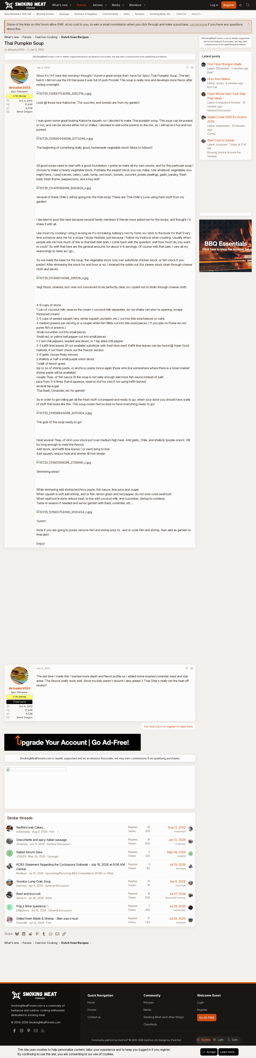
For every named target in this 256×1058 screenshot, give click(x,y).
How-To (196, 14)
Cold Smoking (110, 14)
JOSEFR (21, 856)
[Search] (248, 5)
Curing (211, 133)
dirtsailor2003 (16, 49)
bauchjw (21, 885)
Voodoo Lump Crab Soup (33, 881)
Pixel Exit (176, 1040)
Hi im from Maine (218, 79)
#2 (191, 668)
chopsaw (22, 844)
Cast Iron (181, 14)
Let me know (198, 24)
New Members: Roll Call (18, 14)
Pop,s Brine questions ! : (32, 906)
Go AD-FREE (206, 1017)
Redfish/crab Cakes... (30, 827)
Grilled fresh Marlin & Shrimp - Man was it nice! (47, 918)
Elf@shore (22, 910)
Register (202, 1009)
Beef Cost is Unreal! (220, 140)
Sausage (64, 14)
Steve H (21, 898)
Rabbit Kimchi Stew (29, 852)
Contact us (94, 1017)
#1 (192, 67)
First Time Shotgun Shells (224, 64)
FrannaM (21, 922)
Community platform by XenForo (125, 1040)
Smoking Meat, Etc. (160, 14)
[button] (70, 5)
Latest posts (211, 56)
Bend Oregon (24, 111)
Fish (51, 831)
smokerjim (180, 831)
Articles (98, 5)
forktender (179, 910)
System (205, 1039)
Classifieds (150, 1024)
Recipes (139, 14)
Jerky (126, 14)
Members (135, 5)
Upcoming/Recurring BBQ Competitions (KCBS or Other (80, 873)
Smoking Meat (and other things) (164, 1017)
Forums (81, 5)
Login (200, 1002)
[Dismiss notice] (248, 24)
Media (116, 5)
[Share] (187, 67)
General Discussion (58, 844)
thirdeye (21, 873)
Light (220, 1039)
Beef (49, 898)
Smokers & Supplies (85, 14)
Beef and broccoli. (28, 894)
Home (91, 1002)
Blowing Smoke (45, 14)
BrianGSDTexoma (175, 897)
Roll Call (212, 87)
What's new (60, 5)
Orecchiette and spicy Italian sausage (41, 840)
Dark (235, 1039)
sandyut (181, 922)
